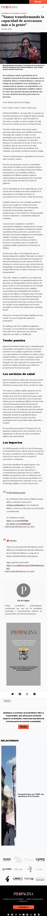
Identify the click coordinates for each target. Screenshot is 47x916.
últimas (23, 13)
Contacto (23, 901)
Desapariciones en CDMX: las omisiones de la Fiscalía (31, 795)
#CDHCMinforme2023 (15, 492)
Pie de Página (23, 600)
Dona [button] (39, 2)
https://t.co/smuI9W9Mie (17, 520)
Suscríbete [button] (24, 907)
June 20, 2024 (28, 526)
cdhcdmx (7, 701)
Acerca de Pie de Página (13, 899)
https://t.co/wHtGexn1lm (17, 565)
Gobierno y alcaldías (10, 13)
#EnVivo (13, 540)
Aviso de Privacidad (34, 899)
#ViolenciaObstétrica (15, 505)
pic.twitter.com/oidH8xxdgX (18, 523)
